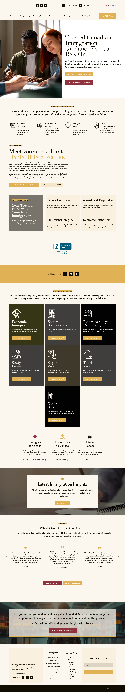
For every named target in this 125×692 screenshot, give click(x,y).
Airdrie (71, 674)
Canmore (71, 667)
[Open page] (106, 6)
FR (115, 6)
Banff (71, 664)
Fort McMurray (71, 672)
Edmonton (71, 660)
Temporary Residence (39, 16)
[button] (37, 5)
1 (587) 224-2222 (72, 6)
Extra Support (68, 16)
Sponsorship (26, 16)
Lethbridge (71, 669)
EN (108, 6)
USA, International (71, 679)
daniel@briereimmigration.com (93, 6)
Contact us (92, 16)
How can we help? (15, 16)
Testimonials (79, 16)
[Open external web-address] (40, 248)
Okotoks (71, 676)
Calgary (71, 657)
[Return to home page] (19, 6)
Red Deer (71, 662)
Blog (86, 16)
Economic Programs (55, 16)
